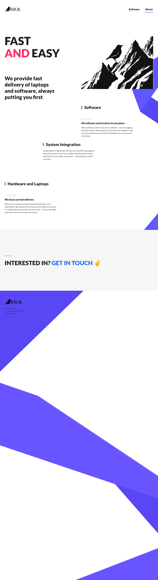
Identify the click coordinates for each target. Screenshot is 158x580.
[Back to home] (13, 9)
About (149, 9)
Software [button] (134, 9)
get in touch (72, 262)
